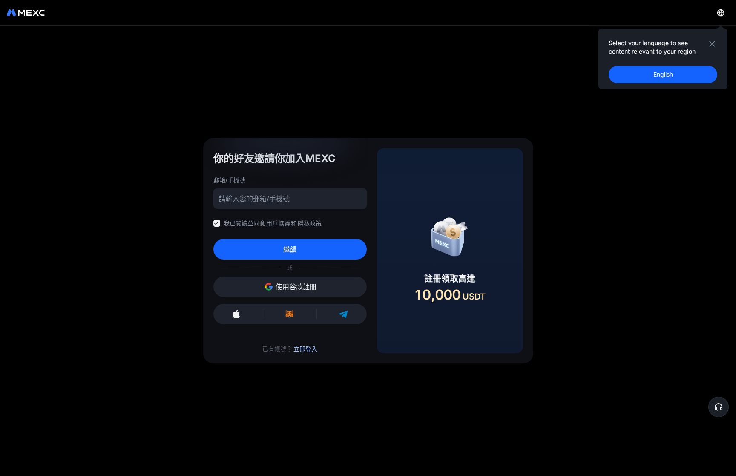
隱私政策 (310, 223)
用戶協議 (278, 223)
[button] (718, 407)
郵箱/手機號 (229, 180)
